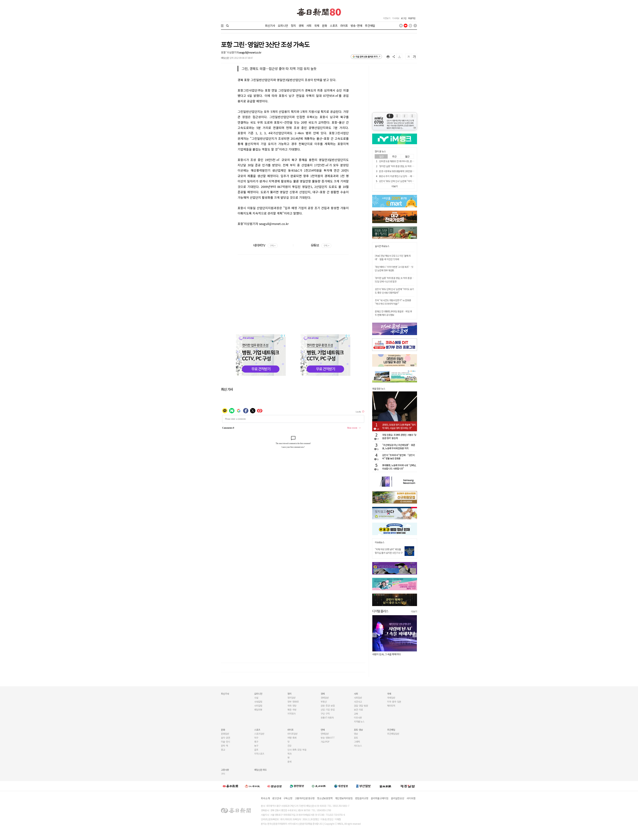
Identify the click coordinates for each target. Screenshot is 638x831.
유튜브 (320, 245)
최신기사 (270, 25)
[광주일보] (319, 785)
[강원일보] (252, 786)
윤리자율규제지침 (379, 798)
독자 (289, 753)
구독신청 (287, 798)
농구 (256, 745)
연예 (323, 729)
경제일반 (325, 697)
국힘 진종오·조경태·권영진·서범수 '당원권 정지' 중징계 (399, 436)
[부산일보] (363, 786)
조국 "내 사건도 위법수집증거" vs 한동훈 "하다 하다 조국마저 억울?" (393, 302)
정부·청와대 (292, 701)
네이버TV (264, 245)
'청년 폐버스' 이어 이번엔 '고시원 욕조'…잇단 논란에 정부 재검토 (394, 268)
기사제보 (395, 18)
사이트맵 (411, 798)
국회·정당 (291, 705)
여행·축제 (291, 737)
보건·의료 (358, 709)
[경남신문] (274, 786)
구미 (223, 774)
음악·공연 (225, 737)
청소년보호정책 (324, 798)
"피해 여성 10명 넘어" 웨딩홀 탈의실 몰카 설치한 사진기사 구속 (389, 553)
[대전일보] (341, 786)
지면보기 (386, 18)
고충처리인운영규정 (305, 798)
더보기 (414, 611)
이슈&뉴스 (379, 542)
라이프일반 (292, 733)
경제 (301, 25)
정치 (293, 25)
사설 (256, 697)
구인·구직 (325, 713)
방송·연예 (356, 25)
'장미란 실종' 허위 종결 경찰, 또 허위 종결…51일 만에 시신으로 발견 (409, 166)
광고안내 (276, 798)
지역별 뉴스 (359, 721)
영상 (356, 733)
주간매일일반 (393, 733)
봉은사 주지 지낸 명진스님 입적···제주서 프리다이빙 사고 (405, 176)
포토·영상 (358, 729)
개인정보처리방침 (344, 798)
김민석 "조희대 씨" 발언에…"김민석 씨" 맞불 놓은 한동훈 (398, 456)
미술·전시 (225, 741)
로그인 (403, 18)
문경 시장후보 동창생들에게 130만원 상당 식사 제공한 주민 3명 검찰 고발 (411, 171)
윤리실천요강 (397, 798)
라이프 (344, 25)
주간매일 (370, 25)
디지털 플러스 (380, 611)
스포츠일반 (259, 733)
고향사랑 (225, 770)
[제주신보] (408, 786)
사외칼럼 (258, 705)
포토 (356, 737)
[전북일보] (385, 786)
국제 (316, 25)
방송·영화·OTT (328, 737)
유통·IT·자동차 (327, 717)
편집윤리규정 (361, 798)
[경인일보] (297, 786)
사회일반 (358, 697)
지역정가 (291, 713)
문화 (324, 25)
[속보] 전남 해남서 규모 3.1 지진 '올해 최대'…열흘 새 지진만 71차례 (393, 257)
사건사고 (358, 701)
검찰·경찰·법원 (361, 705)
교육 (356, 713)
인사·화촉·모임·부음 (296, 749)
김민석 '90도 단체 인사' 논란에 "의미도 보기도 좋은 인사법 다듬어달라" (411, 181)
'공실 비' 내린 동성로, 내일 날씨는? (388, 654)
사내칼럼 (258, 701)
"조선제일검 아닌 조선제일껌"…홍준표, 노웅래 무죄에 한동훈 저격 (398, 446)
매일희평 (258, 709)
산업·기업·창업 (328, 709)
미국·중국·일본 (394, 701)
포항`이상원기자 (230, 52)
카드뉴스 (358, 745)
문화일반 (225, 733)
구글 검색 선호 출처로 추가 (366, 56)
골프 (256, 749)
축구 (256, 741)
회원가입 (411, 18)
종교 (223, 749)
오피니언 (283, 25)
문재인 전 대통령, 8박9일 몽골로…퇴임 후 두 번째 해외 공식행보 (393, 313)
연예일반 (325, 733)
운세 (289, 761)
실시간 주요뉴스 (382, 246)
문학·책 (224, 745)
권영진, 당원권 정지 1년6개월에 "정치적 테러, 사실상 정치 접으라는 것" (399, 426)
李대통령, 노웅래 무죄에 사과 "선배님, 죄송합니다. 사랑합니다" (399, 467)
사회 (308, 25)
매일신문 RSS (260, 770)
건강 (289, 745)
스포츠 (333, 25)
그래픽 (357, 741)
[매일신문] (230, 786)
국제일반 (391, 697)
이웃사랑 (358, 717)
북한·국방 (291, 709)
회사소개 (265, 798)
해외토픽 (391, 705)
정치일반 (291, 697)
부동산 (324, 701)
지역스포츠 (259, 753)
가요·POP (325, 741)
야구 (256, 737)
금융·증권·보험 (328, 705)
